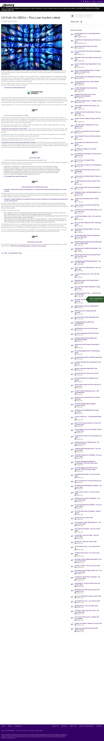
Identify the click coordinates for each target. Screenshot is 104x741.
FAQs (3, 726)
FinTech (20, 253)
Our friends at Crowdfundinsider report (14, 87)
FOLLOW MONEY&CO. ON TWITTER (82, 16)
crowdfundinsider (13, 253)
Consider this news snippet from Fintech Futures (14, 129)
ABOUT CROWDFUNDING (86, 726)
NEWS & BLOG (92, 5)
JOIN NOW (99, 4)
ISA (66, 5)
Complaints (18, 726)
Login (94, 1)
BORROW (75, 5)
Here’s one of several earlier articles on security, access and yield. (28, 246)
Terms (9, 726)
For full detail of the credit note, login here (15, 176)
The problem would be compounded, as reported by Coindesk (18, 142)
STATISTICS (64, 726)
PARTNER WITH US (83, 5)
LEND (70, 5)
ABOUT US (55, 726)
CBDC (5, 253)
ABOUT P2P (73, 726)
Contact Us (100, 1)
